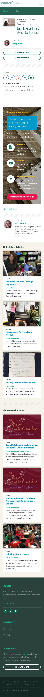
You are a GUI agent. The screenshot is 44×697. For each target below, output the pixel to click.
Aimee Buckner (12, 288)
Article (8, 279)
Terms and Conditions (25, 684)
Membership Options (20, 197)
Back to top (9, 209)
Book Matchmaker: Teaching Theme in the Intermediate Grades (20, 501)
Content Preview (11, 83)
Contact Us (11, 629)
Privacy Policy (8, 684)
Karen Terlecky (12, 558)
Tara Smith (10, 386)
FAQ (8, 635)
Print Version (23, 58)
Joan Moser (24, 451)
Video (19, 19)
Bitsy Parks (17, 43)
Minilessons (21, 22)
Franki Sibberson (12, 338)
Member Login (23, 53)
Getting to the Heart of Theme (21, 382)
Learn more (8, 603)
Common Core (29, 19)
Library (6, 11)
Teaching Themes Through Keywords (19, 283)
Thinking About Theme (17, 554)
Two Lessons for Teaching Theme (19, 333)
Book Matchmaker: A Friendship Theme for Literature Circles (22, 446)
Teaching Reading (24, 24)
